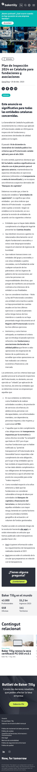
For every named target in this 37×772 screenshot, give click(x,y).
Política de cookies (8, 731)
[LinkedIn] (4, 752)
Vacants (4, 718)
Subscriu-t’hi (18, 704)
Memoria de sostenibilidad (10, 740)
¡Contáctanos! (19, 581)
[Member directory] (29, 5)
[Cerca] (25, 5)
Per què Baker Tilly (8, 721)
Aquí (7, 545)
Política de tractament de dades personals (15, 728)
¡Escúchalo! (8, 23)
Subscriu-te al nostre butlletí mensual (14, 723)
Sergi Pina (6, 82)
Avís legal (5, 738)
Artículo (6, 95)
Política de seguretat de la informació (14, 743)
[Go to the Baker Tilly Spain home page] (9, 5)
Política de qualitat (8, 745)
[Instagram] (9, 752)
